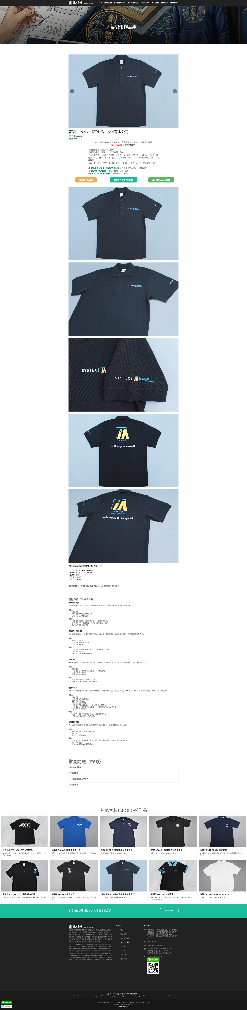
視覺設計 (123, 955)
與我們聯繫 (169, 911)
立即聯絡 (7, 1006)
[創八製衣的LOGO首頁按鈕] (81, 2)
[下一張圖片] (175, 91)
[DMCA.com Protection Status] (123, 1006)
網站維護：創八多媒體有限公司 (123, 1004)
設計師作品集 (125, 938)
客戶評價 (123, 950)
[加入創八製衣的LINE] (153, 968)
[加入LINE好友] (153, 959)
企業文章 (123, 946)
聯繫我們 (123, 959)
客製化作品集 (125, 942)
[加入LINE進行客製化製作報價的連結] (6, 1002)
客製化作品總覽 (86, 180)
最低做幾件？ (75, 785)
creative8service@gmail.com (156, 945)
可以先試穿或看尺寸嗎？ (79, 779)
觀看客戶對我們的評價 (123, 180)
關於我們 (123, 934)
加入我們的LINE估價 (161, 180)
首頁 (122, 930)
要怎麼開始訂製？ (76, 767)
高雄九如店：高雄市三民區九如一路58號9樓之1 (162, 930)
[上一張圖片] (72, 91)
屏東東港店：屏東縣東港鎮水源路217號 (159, 934)
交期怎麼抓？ (75, 773)
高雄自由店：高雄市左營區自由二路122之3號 (161, 932)
